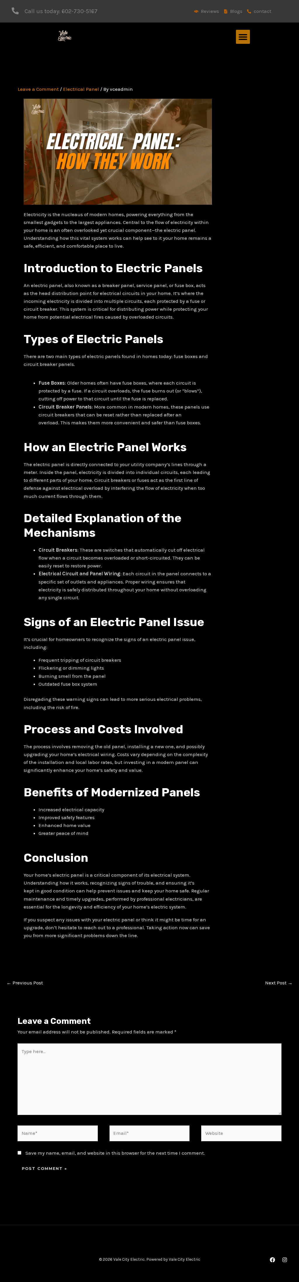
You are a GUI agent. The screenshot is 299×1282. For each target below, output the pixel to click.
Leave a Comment (38, 89)
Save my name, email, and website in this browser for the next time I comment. (115, 1153)
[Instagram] (284, 1259)
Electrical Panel (81, 89)
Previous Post (24, 983)
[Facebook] (272, 1259)
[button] (243, 37)
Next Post (279, 983)
